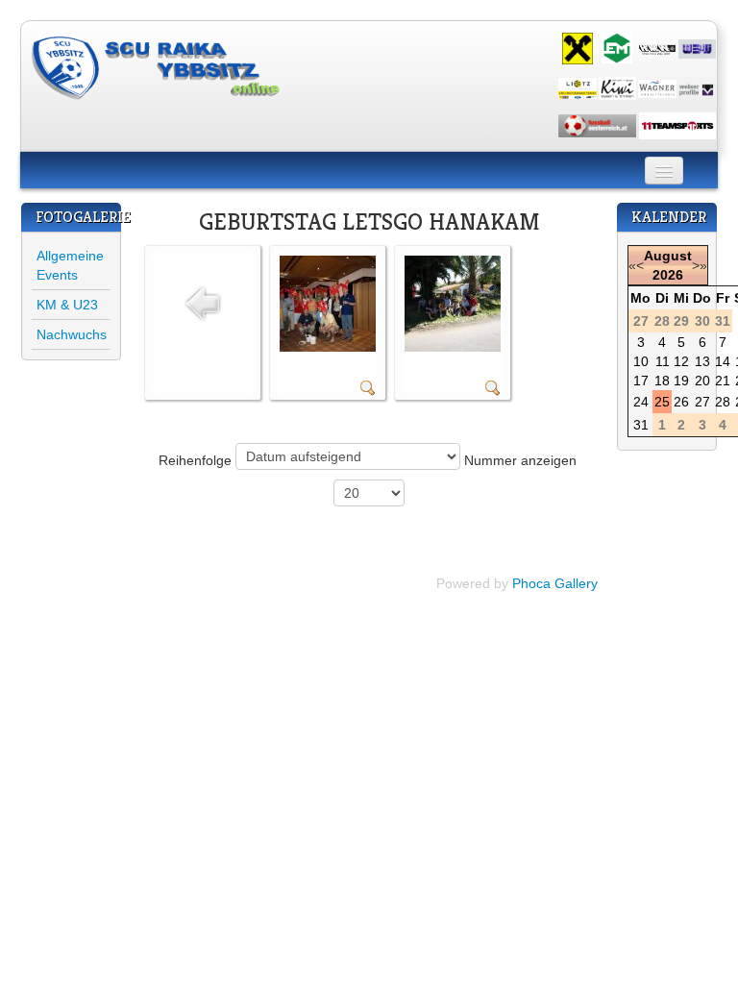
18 (662, 380)
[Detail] (368, 387)
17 (641, 380)
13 (702, 361)
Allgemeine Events (70, 265)
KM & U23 (67, 304)
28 (722, 401)
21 (722, 380)
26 (681, 401)
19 (681, 380)
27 (702, 401)
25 (662, 401)
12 (681, 361)
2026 (667, 275)
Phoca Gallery (555, 583)
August (668, 255)
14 (722, 361)
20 (702, 380)
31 (641, 424)
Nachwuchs (72, 334)
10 (641, 361)
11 (662, 361)
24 (641, 401)
